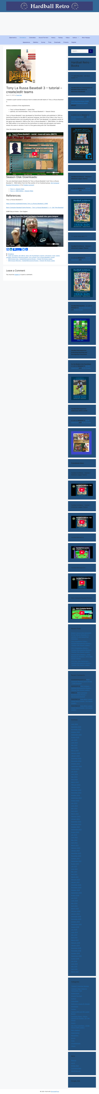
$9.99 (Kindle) (86, 190)
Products (65, 42)
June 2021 (74, 869)
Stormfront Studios (23, 257)
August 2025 (75, 737)
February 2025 (75, 753)
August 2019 (75, 927)
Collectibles (32, 37)
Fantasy (60, 37)
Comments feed (76, 1068)
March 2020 (75, 908)
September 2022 (76, 829)
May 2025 (74, 745)
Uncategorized (75, 1043)
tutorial (52, 257)
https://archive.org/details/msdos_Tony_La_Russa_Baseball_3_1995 (27, 203)
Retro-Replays (86, 37)
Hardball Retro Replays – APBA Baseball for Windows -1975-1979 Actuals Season (81, 656)
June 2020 (74, 900)
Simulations (23, 37)
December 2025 (76, 727)
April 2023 (74, 811)
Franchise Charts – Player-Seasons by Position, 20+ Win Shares (80, 1018)
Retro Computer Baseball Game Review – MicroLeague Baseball (79, 694)
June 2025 (74, 742)
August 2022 (75, 832)
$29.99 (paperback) (77, 117)
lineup (27, 255)
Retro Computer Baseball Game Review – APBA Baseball (81, 681)
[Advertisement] (49, 24)
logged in (17, 274)
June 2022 (74, 837)
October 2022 (75, 827)
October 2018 (75, 953)
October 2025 (75, 732)
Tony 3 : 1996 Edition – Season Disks (21, 191)
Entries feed (75, 1066)
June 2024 (74, 774)
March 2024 (75, 782)
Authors (75, 37)
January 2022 (75, 850)
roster (53, 255)
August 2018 (75, 958)
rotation (58, 255)
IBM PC (23, 255)
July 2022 (74, 835)
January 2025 (75, 756)
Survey (43, 42)
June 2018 (74, 964)
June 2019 (74, 932)
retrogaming (48, 255)
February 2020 (75, 911)
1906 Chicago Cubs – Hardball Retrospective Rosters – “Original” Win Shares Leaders (30, 259)
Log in (73, 1063)
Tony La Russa (32, 257)
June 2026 (74, 724)
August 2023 (75, 800)
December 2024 (76, 758)
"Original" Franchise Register (80, 986)
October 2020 (75, 890)
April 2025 (74, 748)
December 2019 (76, 916)
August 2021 (75, 864)
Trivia (49, 42)
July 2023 (74, 803)
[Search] (90, 51)
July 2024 (74, 771)
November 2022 (76, 824)
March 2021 (74, 877)
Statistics (35, 42)
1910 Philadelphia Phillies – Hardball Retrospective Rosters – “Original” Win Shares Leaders (81, 643)
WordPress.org (75, 1071)
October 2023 (75, 795)
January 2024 (75, 787)
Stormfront (15, 257)
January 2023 (75, 819)
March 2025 (75, 750)
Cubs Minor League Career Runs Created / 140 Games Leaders (82, 701)
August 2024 (75, 769)
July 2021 (74, 866)
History (53, 37)
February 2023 (75, 816)
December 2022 (76, 821)
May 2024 (74, 777)
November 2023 (76, 792)
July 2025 (74, 740)
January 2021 (75, 882)
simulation (8, 257)
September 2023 (76, 798)
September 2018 (76, 956)
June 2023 (74, 806)
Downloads (57, 42)
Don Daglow (15, 255)
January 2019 (75, 945)
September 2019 (76, 924)
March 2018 (74, 972)
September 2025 (76, 735)
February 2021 (75, 879)
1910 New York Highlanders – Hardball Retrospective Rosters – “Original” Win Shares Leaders (81, 663)
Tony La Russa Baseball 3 (43, 257)
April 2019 (74, 937)
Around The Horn (43, 37)
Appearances (26, 42)
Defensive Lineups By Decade (80, 1004)
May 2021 (74, 872)
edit (20, 255)
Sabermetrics (13, 37)
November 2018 (76, 951)
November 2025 (76, 729)
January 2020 (75, 914)
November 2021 (76, 856)
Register (74, 42)
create (9, 255)
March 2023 (75, 814)
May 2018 (74, 966)
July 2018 (74, 961)
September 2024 (76, 766)
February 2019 (75, 943)
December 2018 (76, 948)
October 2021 (75, 858)
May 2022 (74, 840)
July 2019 (74, 929)
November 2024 (76, 761)
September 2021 (76, 861)
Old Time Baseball (34, 255)
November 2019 (76, 919)
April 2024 (74, 779)
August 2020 (75, 895)
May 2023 (74, 808)
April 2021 (74, 874)
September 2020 (76, 893)
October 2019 (75, 922)
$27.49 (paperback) (85, 307)
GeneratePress (55, 1091)
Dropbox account (28, 185)
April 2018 (74, 969)
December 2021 (76, 853)
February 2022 (75, 848)
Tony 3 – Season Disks (17, 189)
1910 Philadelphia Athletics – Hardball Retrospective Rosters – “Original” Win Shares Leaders (81, 650)
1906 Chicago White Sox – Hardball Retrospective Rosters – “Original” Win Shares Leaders (31, 260)
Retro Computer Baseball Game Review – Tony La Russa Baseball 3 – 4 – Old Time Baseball (34, 207)
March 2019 (75, 940)
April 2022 (74, 843)
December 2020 (76, 885)
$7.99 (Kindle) (86, 368)
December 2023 (76, 790)
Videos (68, 37)
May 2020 (74, 903)
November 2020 (76, 887)
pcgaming (41, 255)
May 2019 (74, 935)
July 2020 (74, 898)
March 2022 (75, 845)
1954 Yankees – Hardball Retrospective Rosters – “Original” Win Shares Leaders (81, 688)
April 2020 (74, 906)
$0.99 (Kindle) (86, 422)
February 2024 (75, 785)
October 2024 (75, 764)
